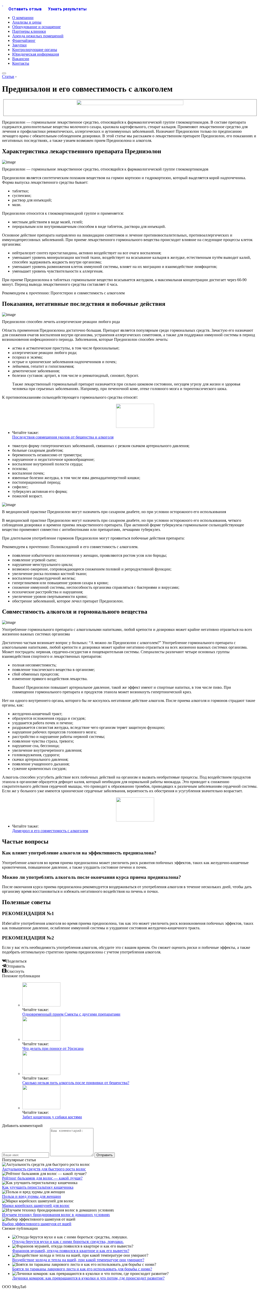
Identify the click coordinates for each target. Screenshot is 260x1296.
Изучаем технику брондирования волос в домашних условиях (56, 1215)
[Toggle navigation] (4, 73)
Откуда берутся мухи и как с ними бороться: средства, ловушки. (68, 1241)
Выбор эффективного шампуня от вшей (36, 1224)
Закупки (19, 45)
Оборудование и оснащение (36, 27)
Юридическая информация (35, 54)
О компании (23, 17)
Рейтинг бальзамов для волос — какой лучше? (42, 1178)
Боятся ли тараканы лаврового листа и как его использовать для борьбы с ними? (82, 1269)
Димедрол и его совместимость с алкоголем (50, 831)
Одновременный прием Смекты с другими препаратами (71, 1014)
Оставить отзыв (25, 9)
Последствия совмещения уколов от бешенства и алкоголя (62, 437)
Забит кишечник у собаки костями (52, 1117)
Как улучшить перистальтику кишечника (37, 1187)
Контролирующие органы (34, 49)
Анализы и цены (26, 22)
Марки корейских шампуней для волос (36, 1205)
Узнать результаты (67, 9)
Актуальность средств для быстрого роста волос (44, 1169)
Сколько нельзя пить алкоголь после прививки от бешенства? (75, 1083)
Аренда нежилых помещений (37, 36)
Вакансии (20, 59)
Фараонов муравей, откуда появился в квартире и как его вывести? (70, 1251)
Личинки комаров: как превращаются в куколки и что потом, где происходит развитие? (88, 1278)
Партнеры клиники (29, 31)
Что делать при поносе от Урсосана (53, 1048)
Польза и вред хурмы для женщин (31, 1196)
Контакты (20, 63)
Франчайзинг (24, 40)
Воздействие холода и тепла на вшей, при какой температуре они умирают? (78, 1260)
